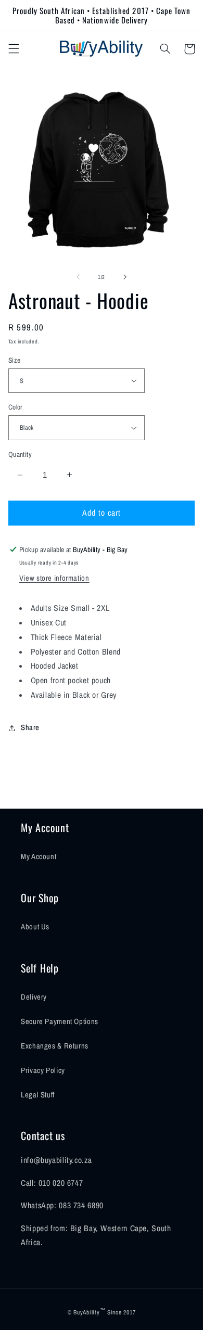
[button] (14, 49)
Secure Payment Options (59, 1021)
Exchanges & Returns (54, 1046)
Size (14, 360)
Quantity (20, 454)
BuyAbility (86, 1312)
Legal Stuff (38, 1095)
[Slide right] (124, 276)
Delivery (34, 997)
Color (15, 407)
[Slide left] (78, 276)
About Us (35, 927)
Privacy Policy (43, 1070)
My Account (38, 856)
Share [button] (30, 727)
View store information (54, 578)
